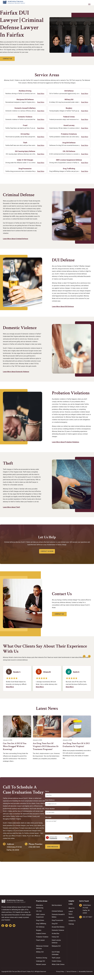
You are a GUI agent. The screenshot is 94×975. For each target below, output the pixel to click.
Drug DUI (55, 923)
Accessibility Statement (86, 971)
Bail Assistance (57, 905)
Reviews (71, 917)
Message (48, 817)
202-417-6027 (87, 917)
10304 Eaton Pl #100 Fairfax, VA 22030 (87, 909)
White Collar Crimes (58, 964)
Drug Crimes (40, 920)
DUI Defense (40, 927)
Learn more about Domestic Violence (16, 372)
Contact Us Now (47, 551)
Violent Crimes (56, 961)
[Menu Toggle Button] (89, 3)
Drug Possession (57, 920)
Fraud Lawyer (40, 940)
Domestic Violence (58, 930)
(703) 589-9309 (34, 847)
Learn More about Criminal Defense (15, 239)
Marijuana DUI (56, 946)
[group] (86, 656)
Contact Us (7, 59)
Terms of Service (71, 971)
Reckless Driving (41, 958)
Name (47, 791)
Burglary (38, 930)
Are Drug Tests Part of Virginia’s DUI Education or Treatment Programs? (46, 746)
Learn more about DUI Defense (63, 306)
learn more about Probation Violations (65, 442)
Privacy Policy (60, 971)
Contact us (72, 921)
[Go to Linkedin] (6, 925)
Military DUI (40, 952)
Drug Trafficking (41, 923)
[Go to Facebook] (2, 925)
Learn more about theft (11, 507)
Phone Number (50, 809)
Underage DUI (40, 961)
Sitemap (71, 924)
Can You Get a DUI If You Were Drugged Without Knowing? (14, 746)
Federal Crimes (41, 933)
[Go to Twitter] (10, 925)
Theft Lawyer (56, 958)
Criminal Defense (57, 911)
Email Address (50, 800)
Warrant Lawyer (41, 964)
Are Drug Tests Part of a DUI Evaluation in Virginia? (76, 745)
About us (71, 908)
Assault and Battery (58, 927)
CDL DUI (39, 911)
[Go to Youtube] (14, 925)
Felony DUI (55, 937)
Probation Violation (42, 937)
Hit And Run (55, 933)
